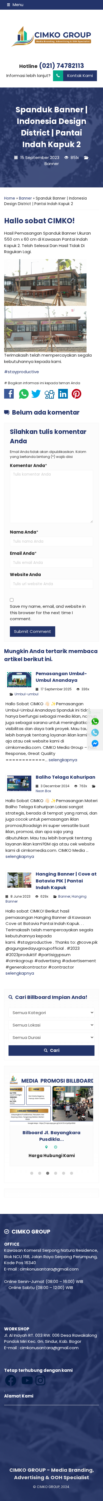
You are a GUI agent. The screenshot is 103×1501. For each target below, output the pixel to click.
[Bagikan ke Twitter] (37, 396)
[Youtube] (19, 1380)
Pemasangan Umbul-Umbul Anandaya (61, 677)
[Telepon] (95, 732)
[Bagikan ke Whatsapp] (24, 396)
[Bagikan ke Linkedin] (64, 396)
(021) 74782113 (61, 65)
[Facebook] (11, 1380)
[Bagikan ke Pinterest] (78, 396)
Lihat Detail (56, 1098)
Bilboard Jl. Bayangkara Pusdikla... (51, 1136)
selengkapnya (63, 760)
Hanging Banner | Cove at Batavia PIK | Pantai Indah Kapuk (66, 881)
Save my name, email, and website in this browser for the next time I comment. (48, 612)
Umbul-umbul (26, 694)
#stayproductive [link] (21, 372)
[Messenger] (95, 743)
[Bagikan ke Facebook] (10, 396)
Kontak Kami (80, 75)
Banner (51, 163)
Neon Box (43, 791)
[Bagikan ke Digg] (51, 396)
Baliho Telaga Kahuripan (65, 777)
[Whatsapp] (95, 721)
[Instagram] (20, 1380)
